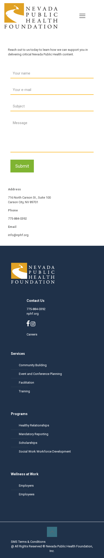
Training (24, 391)
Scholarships (28, 443)
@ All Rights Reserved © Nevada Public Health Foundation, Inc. (52, 548)
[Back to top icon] (52, 532)
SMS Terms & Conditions (28, 541)
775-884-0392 (36, 309)
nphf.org (33, 313)
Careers (32, 334)
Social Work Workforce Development (45, 451)
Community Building (33, 365)
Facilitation (26, 382)
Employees (26, 494)
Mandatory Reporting (33, 434)
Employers (26, 485)
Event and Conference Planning (40, 374)
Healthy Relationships (34, 425)
